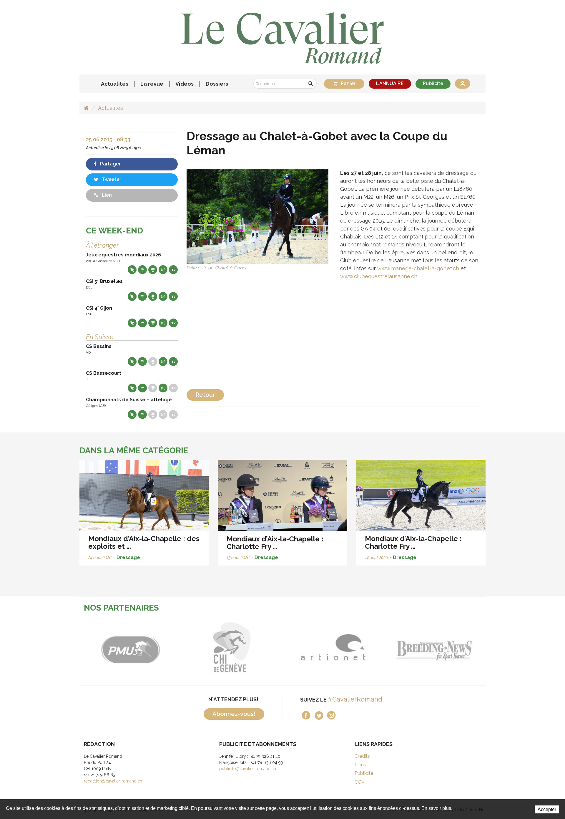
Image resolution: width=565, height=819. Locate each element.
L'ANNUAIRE (390, 83)
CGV (360, 782)
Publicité (433, 83)
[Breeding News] (414, 647)
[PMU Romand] (110, 647)
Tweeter (111, 179)
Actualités (114, 84)
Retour (205, 394)
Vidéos (184, 84)
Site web (132, 269)
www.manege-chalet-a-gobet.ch (418, 268)
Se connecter (462, 84)
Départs (142, 269)
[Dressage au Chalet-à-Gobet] (257, 216)
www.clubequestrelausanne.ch (378, 276)
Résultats (152, 269)
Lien (106, 195)
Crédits (362, 756)
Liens (360, 764)
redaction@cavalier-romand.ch (113, 781)
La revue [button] (151, 84)
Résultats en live (163, 269)
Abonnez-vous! (233, 713)
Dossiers (217, 84)
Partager (110, 164)
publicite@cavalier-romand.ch (247, 768)
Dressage (128, 557)
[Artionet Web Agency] (313, 647)
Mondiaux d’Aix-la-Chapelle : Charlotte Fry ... (275, 543)
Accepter (547, 809)
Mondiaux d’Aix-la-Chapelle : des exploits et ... (144, 542)
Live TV (173, 269)
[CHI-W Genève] (211, 647)
